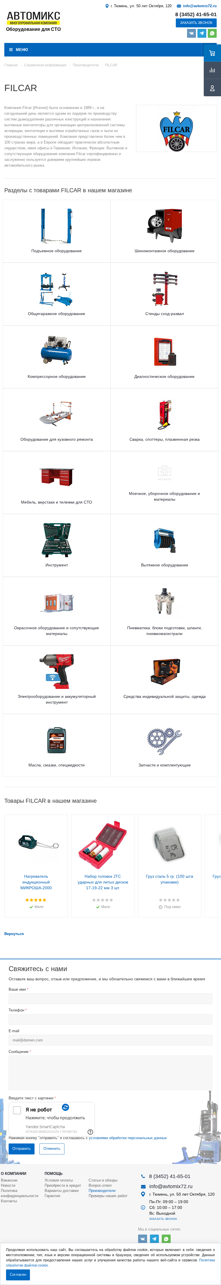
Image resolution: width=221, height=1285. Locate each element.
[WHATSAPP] (212, 33)
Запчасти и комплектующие (164, 765)
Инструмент (56, 565)
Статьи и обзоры (103, 1180)
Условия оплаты (59, 1180)
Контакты (9, 1201)
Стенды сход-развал (164, 313)
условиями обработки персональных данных (128, 1138)
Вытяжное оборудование (164, 565)
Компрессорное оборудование (57, 376)
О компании (13, 1173)
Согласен (18, 1274)
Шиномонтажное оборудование (165, 250)
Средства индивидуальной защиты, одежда (164, 696)
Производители (102, 1190)
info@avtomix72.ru (200, 6)
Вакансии (9, 1180)
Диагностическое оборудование (164, 376)
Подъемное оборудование (56, 250)
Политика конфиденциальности (19, 1193)
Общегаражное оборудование (56, 313)
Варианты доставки (62, 1190)
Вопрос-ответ (100, 1185)
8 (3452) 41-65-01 (196, 14)
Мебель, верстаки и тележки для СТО (56, 502)
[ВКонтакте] (191, 33)
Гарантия (52, 1196)
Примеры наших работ (108, 1196)
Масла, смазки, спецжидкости (56, 765)
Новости (8, 1185)
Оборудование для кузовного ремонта (56, 439)
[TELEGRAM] (201, 33)
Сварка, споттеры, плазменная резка (164, 439)
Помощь (53, 1173)
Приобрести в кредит (63, 1185)
